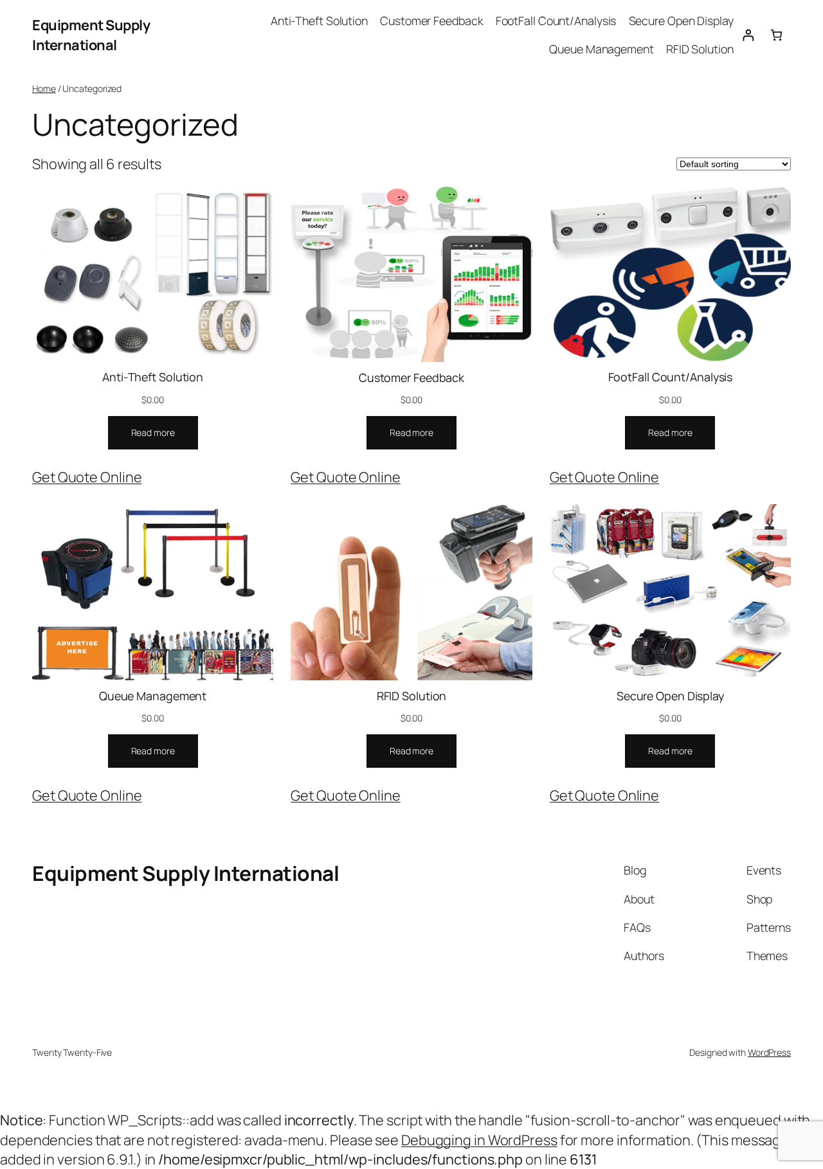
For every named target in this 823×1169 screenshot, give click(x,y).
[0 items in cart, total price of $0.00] (776, 35)
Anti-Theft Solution (152, 377)
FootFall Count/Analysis (670, 377)
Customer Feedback (411, 377)
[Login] (748, 35)
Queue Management (152, 695)
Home (44, 88)
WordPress (769, 1052)
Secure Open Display (670, 695)
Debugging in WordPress (479, 1140)
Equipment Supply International (91, 34)
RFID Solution (412, 695)
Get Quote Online (86, 477)
